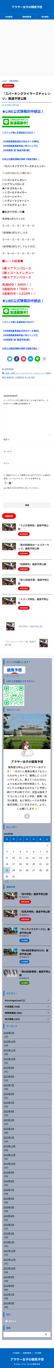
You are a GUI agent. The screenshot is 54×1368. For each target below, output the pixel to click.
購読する (12, 1321)
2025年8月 (8, 1076)
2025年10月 (9, 1059)
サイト (6, 463)
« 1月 (6, 881)
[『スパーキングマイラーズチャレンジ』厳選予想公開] (30, 359)
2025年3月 (8, 1120)
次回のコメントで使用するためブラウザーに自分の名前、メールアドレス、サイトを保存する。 (27, 477)
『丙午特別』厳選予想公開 (33, 894)
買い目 (27, 377)
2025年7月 (8, 1085)
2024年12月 (9, 1146)
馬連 (33, 377)
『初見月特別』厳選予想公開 (34, 911)
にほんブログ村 (11, 675)
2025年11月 (9, 1050)
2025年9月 (8, 1067)
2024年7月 (8, 1189)
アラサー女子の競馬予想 (27, 7)
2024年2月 (8, 1233)
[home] (27, 816)
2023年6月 (8, 1303)
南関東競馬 (26, 16)
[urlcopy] (44, 359)
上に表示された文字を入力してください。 (21, 487)
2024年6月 (8, 1198)
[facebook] (16, 359)
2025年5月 (8, 1102)
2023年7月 (8, 1294)
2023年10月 (9, 1268)
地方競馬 (45, 16)
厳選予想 (10, 377)
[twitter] (9, 359)
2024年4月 (8, 1216)
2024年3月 (8, 1224)
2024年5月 (8, 1207)
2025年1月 (8, 1137)
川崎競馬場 (19, 377)
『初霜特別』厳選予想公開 (32, 564)
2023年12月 (9, 1250)
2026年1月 (8, 1032)
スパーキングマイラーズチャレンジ (30, 373)
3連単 (7, 373)
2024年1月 (8, 1242)
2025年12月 (9, 1041)
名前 (6, 439)
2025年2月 (8, 1128)
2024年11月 (9, 1154)
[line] (37, 359)
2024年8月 (8, 1181)
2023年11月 (9, 1259)
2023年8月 (8, 1285)
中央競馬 (8, 16)
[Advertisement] (27, 48)
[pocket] (23, 359)
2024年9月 (8, 1172)
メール (7, 451)
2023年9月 (8, 1277)
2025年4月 (8, 1111)
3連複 (12, 373)
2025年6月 (8, 1093)
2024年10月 (9, 1163)
